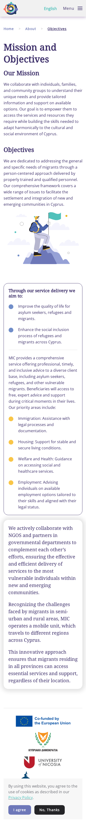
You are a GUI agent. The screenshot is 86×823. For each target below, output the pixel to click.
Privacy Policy (20, 797)
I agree (19, 810)
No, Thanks (49, 810)
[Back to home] (11, 8)
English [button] (50, 8)
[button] (72, 8)
